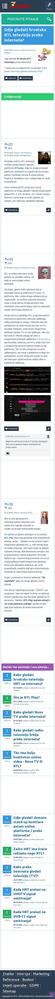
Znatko (8, 974)
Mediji (38, 702)
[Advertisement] (27, 119)
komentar (17, 436)
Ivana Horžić (27, 513)
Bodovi (28, 980)
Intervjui (23, 974)
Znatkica (7, 53)
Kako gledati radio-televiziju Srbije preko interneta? (28, 734)
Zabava (38, 839)
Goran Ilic (26, 436)
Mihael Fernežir (29, 268)
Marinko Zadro (19, 883)
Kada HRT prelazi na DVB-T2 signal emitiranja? (29, 916)
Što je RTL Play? (26, 697)
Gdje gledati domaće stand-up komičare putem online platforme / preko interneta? (30, 826)
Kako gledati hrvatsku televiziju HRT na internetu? (28, 679)
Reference (11, 980)
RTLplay (37, 293)
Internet (30, 50)
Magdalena (27, 153)
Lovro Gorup (18, 860)
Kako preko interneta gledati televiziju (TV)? (27, 871)
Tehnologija (40, 902)
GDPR (34, 985)
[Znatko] (20, 4)
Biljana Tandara (30, 773)
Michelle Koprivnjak (20, 704)
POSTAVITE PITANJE (23, 19)
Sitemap (9, 991)
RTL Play (9, 538)
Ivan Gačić (17, 905)
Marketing (41, 974)
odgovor (17, 153)
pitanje (16, 50)
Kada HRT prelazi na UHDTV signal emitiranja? (29, 893)
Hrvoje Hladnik (19, 842)
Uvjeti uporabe (15, 985)
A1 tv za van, (41, 339)
